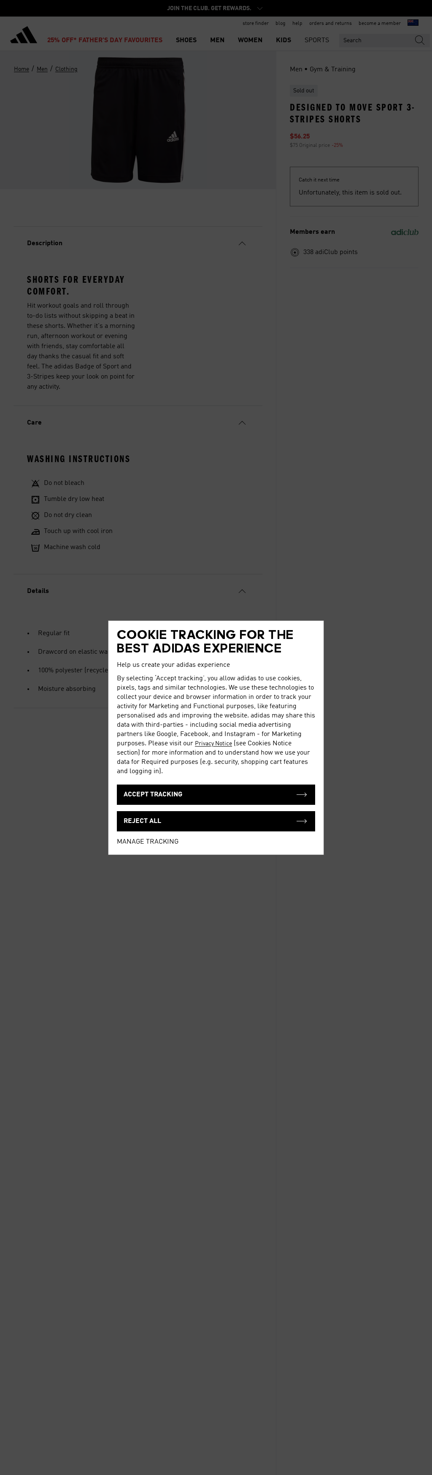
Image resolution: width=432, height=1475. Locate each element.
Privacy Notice (213, 744)
